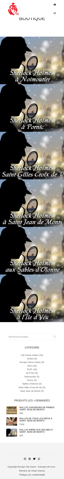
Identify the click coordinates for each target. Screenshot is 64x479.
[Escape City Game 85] (12, 9)
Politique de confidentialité (32, 474)
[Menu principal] (55, 13)
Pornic (30, 380)
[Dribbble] (30, 459)
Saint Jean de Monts (30, 391)
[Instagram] (25, 459)
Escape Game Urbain (30, 362)
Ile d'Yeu (30, 373)
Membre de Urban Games (32, 470)
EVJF (29, 369)
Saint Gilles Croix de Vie (30, 387)
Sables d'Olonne (30, 383)
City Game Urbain (30, 355)
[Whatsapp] (39, 459)
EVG (29, 366)
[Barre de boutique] (55, 4)
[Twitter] (34, 459)
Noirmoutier (30, 376)
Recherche (56, 337)
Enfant (30, 358)
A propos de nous (46, 466)
